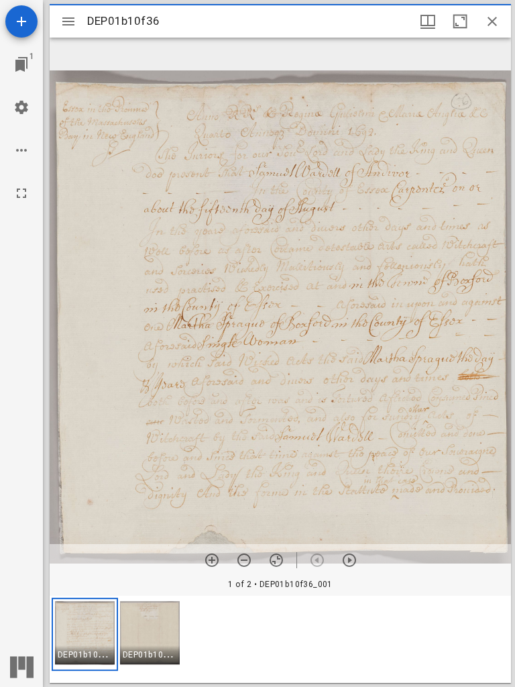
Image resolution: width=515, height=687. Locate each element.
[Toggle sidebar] (68, 21)
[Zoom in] (212, 560)
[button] (85, 634)
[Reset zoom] (276, 560)
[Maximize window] (460, 21)
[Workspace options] (21, 150)
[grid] (280, 639)
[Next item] (349, 560)
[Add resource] (21, 21)
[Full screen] (21, 193)
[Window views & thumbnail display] (428, 21)
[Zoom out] (244, 560)
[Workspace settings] (21, 107)
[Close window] (492, 21)
